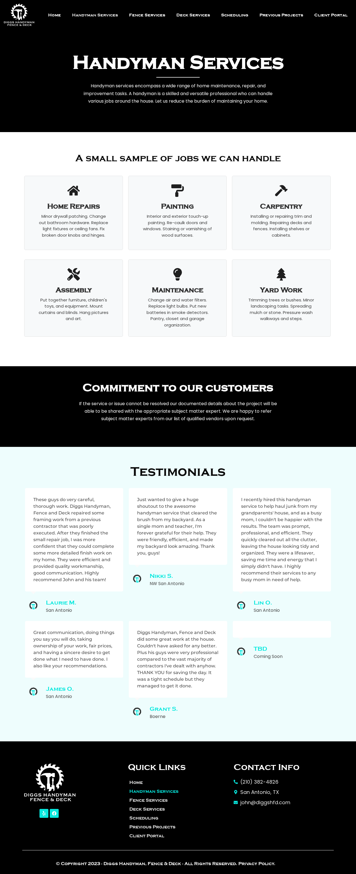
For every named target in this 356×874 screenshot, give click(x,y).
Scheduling (234, 15)
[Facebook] (54, 813)
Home (54, 15)
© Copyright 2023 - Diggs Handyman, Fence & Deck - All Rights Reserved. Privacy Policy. (165, 863)
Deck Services (193, 15)
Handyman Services (95, 15)
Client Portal (331, 15)
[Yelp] (43, 813)
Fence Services (147, 15)
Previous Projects (281, 15)
